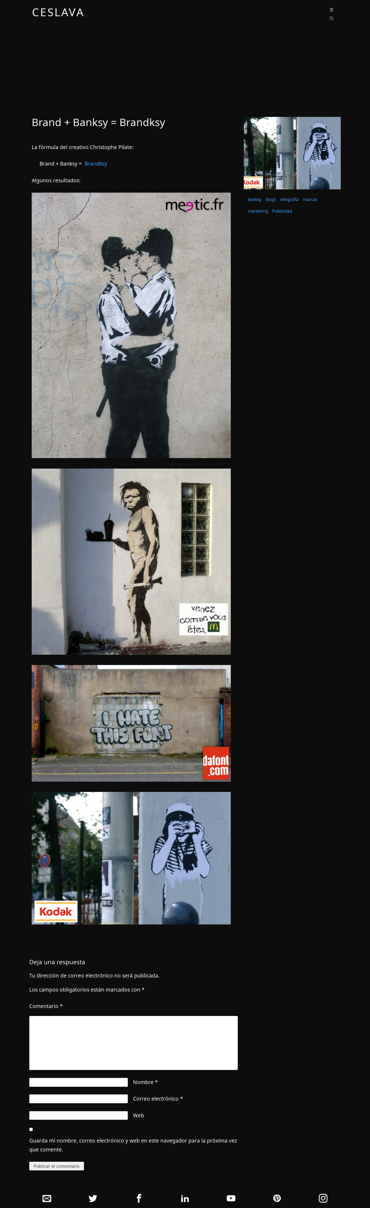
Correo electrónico (158, 1098)
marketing (258, 211)
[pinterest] (277, 1200)
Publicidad (282, 211)
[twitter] (93, 1200)
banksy (255, 199)
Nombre (145, 1082)
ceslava (58, 13)
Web (138, 1115)
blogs (271, 199)
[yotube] (231, 1200)
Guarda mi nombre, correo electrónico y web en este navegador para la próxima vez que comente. (133, 1145)
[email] (47, 1200)
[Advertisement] (185, 71)
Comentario (46, 1006)
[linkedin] (185, 1200)
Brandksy (96, 163)
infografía (289, 199)
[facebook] (139, 1200)
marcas (310, 199)
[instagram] (323, 1200)
